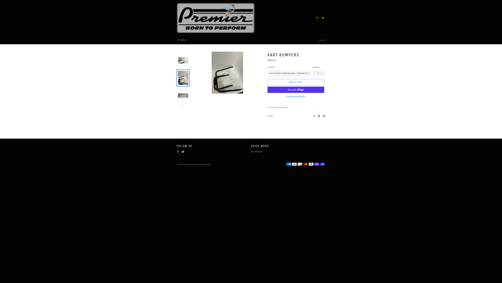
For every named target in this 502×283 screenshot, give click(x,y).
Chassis (270, 67)
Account (322, 40)
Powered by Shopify (202, 164)
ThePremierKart (189, 164)
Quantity (316, 67)
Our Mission (257, 151)
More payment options (296, 96)
